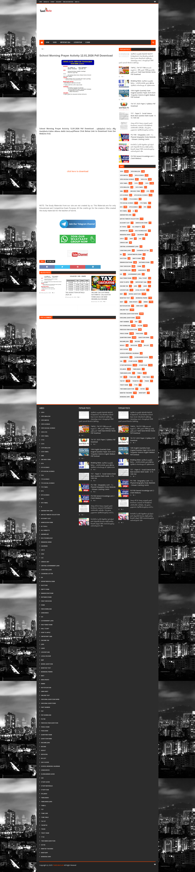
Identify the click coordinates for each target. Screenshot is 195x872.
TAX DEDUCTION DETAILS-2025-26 (75, 294)
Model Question (135, 294)
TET (121, 377)
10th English (135, 171)
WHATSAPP (142, 393)
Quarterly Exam (125, 337)
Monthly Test (125, 298)
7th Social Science (126, 203)
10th (121, 171)
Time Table (146, 377)
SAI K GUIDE (124, 349)
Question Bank (143, 337)
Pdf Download (125, 325)
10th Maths (124, 175)
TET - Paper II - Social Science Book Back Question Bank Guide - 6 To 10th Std (143, 116)
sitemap (52, 2)
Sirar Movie (124, 357)
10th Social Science (127, 179)
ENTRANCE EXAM (144, 262)
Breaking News (125, 234)
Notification (125, 306)
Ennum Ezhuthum (126, 262)
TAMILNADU (137, 369)
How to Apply (124, 282)
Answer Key (124, 231)
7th (121, 199)
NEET (121, 302)
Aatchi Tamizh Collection (129, 219)
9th (145, 207)
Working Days (125, 397)
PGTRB (140, 325)
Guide (55, 42)
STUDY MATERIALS (126, 365)
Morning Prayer (141, 298)
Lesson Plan (78, 42)
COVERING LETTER (143, 250)
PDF (136, 321)
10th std (144, 179)
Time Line (132, 377)
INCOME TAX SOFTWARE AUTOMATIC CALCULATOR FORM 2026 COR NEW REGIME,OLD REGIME (101, 296)
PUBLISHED (139, 333)
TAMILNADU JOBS (125, 373)
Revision (134, 345)
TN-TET (122, 381)
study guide (133, 361)
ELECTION (123, 258)
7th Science (133, 199)
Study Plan (143, 365)
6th (148, 191)
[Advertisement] (114, 22)
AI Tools (123, 227)
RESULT (122, 345)
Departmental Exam (135, 254)
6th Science (124, 195)
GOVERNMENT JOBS (134, 274)
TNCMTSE (135, 381)
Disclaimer (58, 2)
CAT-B (121, 238)
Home (40, 2)
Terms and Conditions (68, 2)
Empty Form (137, 258)
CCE (140, 238)
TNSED (147, 381)
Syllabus (123, 369)
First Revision (125, 266)
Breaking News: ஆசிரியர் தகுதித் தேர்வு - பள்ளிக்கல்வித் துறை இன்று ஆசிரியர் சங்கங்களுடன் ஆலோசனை (143, 83)
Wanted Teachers (126, 393)
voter (142, 389)
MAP (121, 294)
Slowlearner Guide (141, 357)
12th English (124, 187)
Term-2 (139, 373)
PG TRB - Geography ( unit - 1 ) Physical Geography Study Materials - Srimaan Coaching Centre (143, 137)
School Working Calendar (129, 353)
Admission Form (141, 223)
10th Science (139, 175)
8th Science (133, 207)
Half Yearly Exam (125, 278)
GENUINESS (142, 270)
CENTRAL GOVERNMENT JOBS (129, 246)
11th (136, 183)
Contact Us (46, 2)
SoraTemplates (52, 869)
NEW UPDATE (133, 302)
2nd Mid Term (135, 191)
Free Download (125, 270)
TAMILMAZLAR (58, 865)
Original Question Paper (129, 314)
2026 (121, 191)
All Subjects (136, 227)
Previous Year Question (128, 329)
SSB (121, 361)
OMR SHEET (139, 306)
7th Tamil (143, 203)
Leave (145, 286)
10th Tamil (124, 183)
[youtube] (155, 1)
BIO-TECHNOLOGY (141, 231)
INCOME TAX (50, 261)
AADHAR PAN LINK (125, 215)
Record (137, 341)
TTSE (135, 385)
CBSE (131, 238)
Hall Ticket (143, 278)
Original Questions (127, 317)
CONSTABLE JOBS (125, 250)
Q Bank (87, 42)
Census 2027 (124, 242)
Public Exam (124, 333)
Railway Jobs (124, 341)
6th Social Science (141, 195)
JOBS (135, 286)
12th (146, 183)
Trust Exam (124, 385)
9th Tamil (123, 211)
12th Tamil (139, 187)
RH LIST (146, 345)
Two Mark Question (127, 389)
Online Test (124, 310)
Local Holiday (140, 290)
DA (121, 254)
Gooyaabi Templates (74, 869)
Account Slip (124, 223)
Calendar (140, 234)
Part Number (124, 321)
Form (139, 266)
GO (121, 274)
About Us (77, 2)
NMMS (146, 302)
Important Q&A (65, 42)
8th (121, 207)
